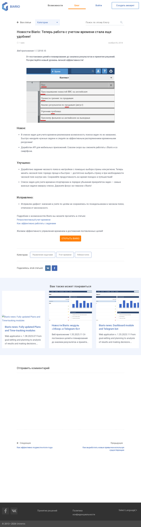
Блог (76, 5)
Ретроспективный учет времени (33, 219)
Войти (99, 5)
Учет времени (65, 255)
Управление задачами (42, 255)
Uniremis (21, 523)
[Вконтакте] (48, 268)
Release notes (83, 255)
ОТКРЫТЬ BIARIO (70, 238)
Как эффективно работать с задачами (36, 223)
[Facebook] (54, 268)
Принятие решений (47, 510)
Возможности (55, 5)
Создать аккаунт (125, 5)
